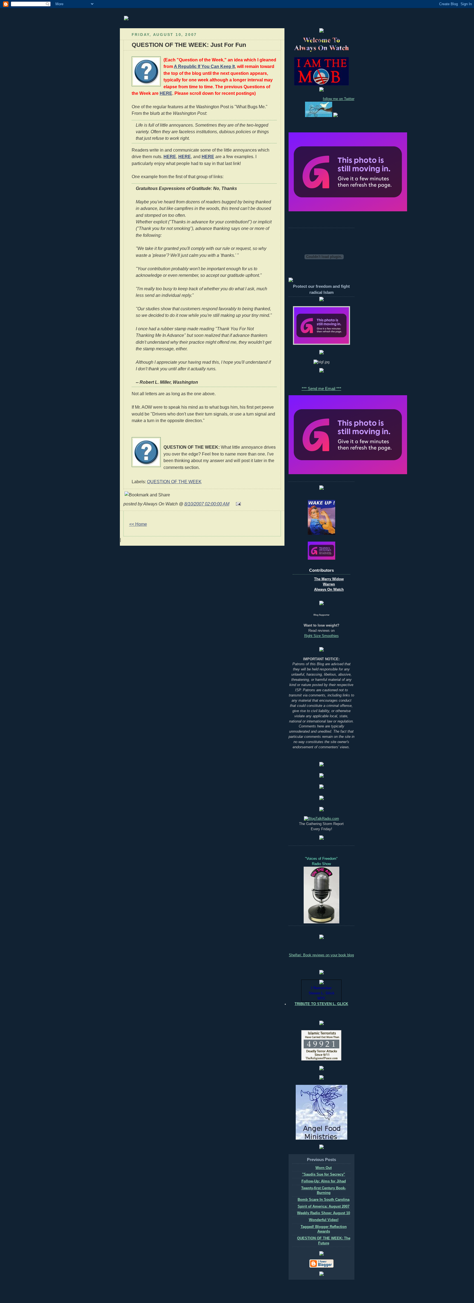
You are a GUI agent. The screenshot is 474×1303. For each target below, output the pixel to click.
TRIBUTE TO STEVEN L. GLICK (321, 1004)
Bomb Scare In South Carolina (323, 1200)
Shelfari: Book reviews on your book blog (321, 955)
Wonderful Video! (323, 1220)
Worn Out (323, 1168)
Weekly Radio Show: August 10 (323, 1213)
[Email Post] (237, 503)
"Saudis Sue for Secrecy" (323, 1174)
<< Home (138, 524)
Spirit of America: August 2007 (323, 1206)
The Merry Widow (329, 579)
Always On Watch (329, 589)
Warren (329, 584)
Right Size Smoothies (321, 636)
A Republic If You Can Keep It (204, 66)
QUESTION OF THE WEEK (174, 481)
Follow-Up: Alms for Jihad (323, 1181)
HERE (166, 93)
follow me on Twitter (338, 99)
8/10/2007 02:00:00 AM (206, 503)
